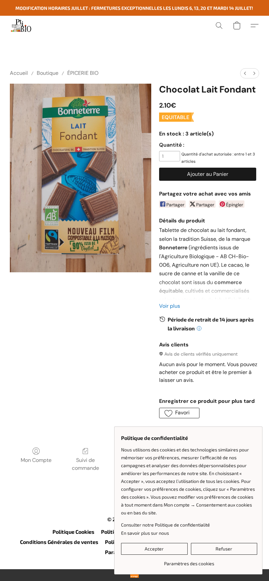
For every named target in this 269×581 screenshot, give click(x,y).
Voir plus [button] (169, 305)
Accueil (19, 73)
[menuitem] (245, 73)
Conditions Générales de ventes (59, 542)
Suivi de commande (85, 464)
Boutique (47, 73)
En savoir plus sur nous (145, 533)
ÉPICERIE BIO (82, 73)
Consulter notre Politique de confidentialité (165, 525)
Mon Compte (36, 460)
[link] (189, 561)
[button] (20, 25)
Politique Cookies (73, 532)
